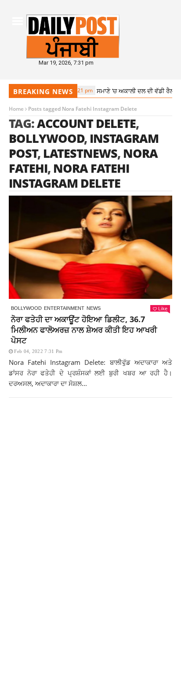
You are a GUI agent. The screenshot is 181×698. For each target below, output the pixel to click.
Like (162, 308)
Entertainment (64, 308)
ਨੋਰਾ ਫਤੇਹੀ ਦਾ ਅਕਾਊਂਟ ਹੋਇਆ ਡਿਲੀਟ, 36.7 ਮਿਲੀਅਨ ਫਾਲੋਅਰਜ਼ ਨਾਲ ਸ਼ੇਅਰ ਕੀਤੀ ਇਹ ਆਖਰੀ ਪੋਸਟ (84, 329)
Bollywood (46, 138)
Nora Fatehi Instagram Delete (69, 175)
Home (16, 109)
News (94, 308)
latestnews (80, 153)
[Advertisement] (90, 513)
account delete (86, 123)
